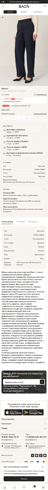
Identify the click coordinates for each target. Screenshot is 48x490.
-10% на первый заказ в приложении (24, 2)
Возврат (33, 221)
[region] (23, 317)
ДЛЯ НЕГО (24, 11)
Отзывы (21, 221)
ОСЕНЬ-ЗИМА (39, 169)
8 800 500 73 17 (10, 437)
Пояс (42, 258)
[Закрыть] (42, 466)
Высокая (41, 176)
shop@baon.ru (7, 440)
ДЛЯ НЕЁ (10, 11)
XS (4, 118)
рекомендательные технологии (25, 473)
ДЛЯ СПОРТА (38, 11)
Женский (41, 166)
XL (24, 118)
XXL (29, 118)
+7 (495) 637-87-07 (36, 437)
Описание (7, 221)
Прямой (41, 247)
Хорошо (24, 479)
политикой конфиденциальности (15, 389)
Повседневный (39, 173)
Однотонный (39, 255)
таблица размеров (40, 114)
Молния (41, 251)
